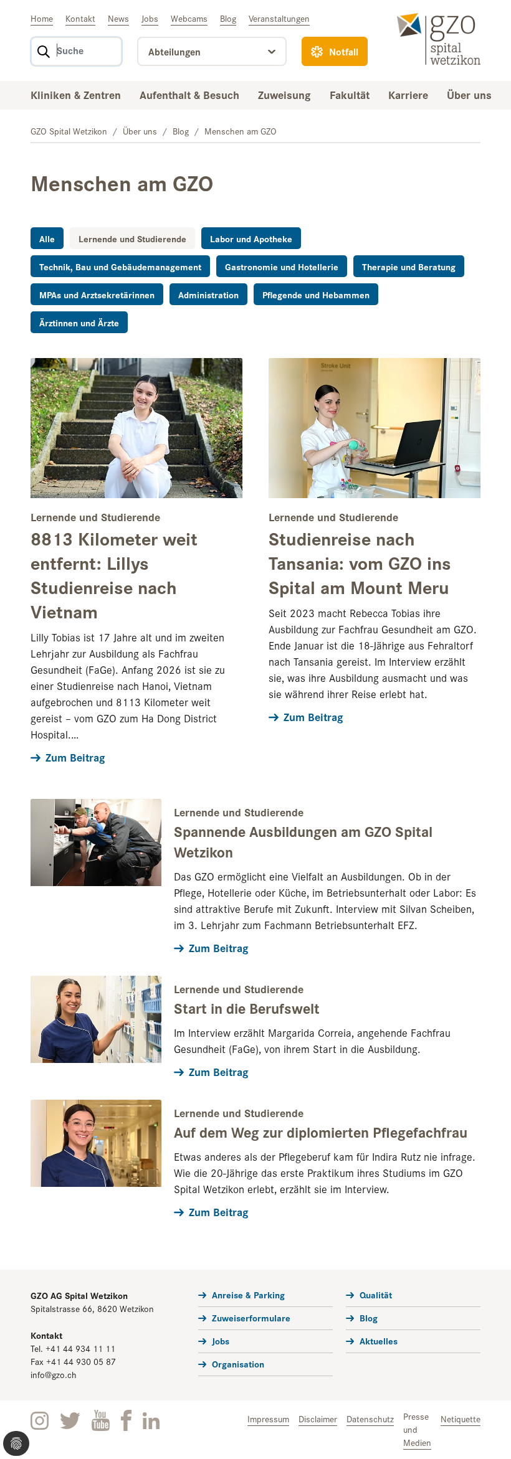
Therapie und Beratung (409, 266)
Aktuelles (379, 1340)
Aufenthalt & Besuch (189, 94)
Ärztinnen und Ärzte (79, 322)
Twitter (70, 1420)
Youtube (101, 1421)
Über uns (469, 94)
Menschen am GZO (240, 131)
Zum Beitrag (75, 757)
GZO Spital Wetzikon (69, 131)
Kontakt (80, 18)
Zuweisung (284, 94)
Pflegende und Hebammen (316, 294)
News (118, 18)
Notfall (343, 51)
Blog (228, 18)
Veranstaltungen (279, 18)
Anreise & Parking (248, 1294)
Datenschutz (370, 1418)
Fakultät (350, 94)
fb (126, 1420)
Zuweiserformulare (251, 1317)
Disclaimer (317, 1418)
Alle (47, 238)
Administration (208, 294)
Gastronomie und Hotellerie (281, 266)
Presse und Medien (417, 1429)
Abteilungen (174, 51)
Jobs (149, 18)
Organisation (238, 1363)
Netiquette (460, 1418)
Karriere (408, 94)
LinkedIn (151, 1420)
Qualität (376, 1294)
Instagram (40, 1421)
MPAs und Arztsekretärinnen (97, 294)
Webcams (189, 18)
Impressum (268, 1418)
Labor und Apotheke (251, 238)
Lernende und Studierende (132, 238)
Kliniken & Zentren (76, 94)
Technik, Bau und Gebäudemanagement (120, 266)
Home (42, 18)
